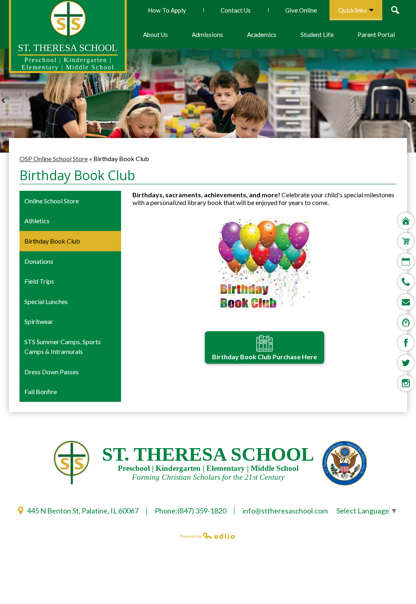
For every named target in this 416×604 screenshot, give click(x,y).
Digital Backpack (406, 322)
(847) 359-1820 (202, 510)
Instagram (406, 383)
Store (406, 241)
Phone (406, 282)
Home (406, 221)
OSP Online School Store (54, 158)
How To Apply (167, 10)
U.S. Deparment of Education (344, 463)
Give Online (301, 10)
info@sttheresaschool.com (285, 510)
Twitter (406, 363)
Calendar (406, 261)
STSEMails (406, 302)
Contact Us (236, 10)
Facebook (406, 342)
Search (397, 10)
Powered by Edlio (208, 535)
